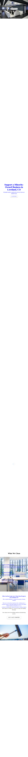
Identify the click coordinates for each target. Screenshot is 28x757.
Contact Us (14, 8)
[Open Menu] (26, 4)
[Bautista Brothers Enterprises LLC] (13, 3)
